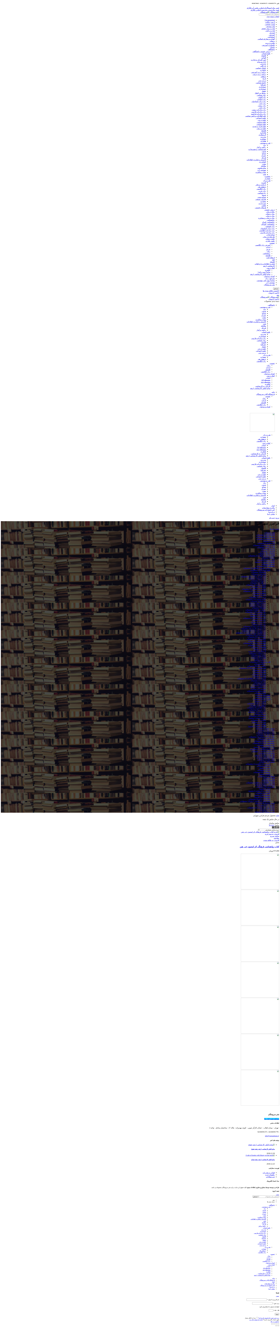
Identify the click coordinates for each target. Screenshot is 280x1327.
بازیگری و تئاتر (261, 185)
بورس (268, 249)
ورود (277, 1314)
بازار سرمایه (261, 62)
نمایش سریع (274, 836)
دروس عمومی (269, 210)
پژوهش (263, 76)
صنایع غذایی (270, 235)
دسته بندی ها (274, 529)
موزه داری (262, 203)
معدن (264, 164)
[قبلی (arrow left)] (278, 1325)
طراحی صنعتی (260, 199)
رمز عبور (276, 1303)
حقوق (264, 91)
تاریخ (264, 78)
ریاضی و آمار (261, 147)
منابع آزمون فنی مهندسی (266, 280)
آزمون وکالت (270, 22)
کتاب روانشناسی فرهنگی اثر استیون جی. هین (259, 846)
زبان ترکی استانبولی (258, 101)
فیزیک (264, 158)
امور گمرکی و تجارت (258, 60)
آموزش (272, 33)
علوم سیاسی (261, 122)
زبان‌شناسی (261, 193)
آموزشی (272, 35)
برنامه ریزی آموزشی (258, 72)
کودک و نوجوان (269, 276)
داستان (272, 47)
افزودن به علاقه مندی (271, 840)
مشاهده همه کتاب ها (271, 1119)
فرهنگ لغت (270, 258)
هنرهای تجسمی (260, 208)
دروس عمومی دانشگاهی (261, 51)
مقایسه (276, 838)
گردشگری (262, 135)
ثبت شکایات (270, 1177)
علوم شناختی (261, 124)
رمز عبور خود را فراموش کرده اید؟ (268, 1318)
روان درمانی (270, 216)
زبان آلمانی (262, 97)
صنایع (264, 153)
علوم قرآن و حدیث (259, 126)
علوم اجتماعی (261, 118)
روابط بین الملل (260, 93)
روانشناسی (271, 220)
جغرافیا (263, 85)
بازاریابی (263, 64)
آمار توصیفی (270, 26)
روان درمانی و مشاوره (266, 218)
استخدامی (271, 37)
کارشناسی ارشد (269, 266)
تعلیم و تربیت (270, 43)
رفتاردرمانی (270, 212)
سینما (264, 195)
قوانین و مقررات (269, 1173)
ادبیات (268, 247)
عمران (263, 155)
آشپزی (263, 183)
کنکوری (267, 270)
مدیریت (263, 137)
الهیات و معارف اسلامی (266, 39)
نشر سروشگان (269, 285)
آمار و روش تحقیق (268, 28)
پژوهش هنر (262, 187)
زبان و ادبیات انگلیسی (267, 230)
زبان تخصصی (270, 226)
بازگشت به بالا (275, 1322)
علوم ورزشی (261, 128)
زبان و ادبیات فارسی (258, 112)
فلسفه (263, 131)
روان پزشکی (270, 214)
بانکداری (263, 70)
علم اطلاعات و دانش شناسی (255, 116)
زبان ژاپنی (262, 108)
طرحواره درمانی (269, 237)
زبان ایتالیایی (261, 99)
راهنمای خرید (270, 1175)
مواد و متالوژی (260, 172)
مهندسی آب (261, 170)
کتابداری (263, 133)
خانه (277, 815)
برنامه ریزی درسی (259, 74)
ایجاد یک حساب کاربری (256, 1320)
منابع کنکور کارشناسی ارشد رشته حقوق (263, 1149)
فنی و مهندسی (265, 143)
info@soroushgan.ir (272, 1136)
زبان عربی (262, 191)
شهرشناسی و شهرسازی (257, 149)
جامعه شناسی (261, 83)
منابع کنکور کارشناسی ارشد (260, 274)
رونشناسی (266, 253)
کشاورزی (262, 162)
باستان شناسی (260, 68)
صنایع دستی (261, 197)
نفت (264, 174)
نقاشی (263, 205)
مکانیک (263, 166)
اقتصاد (263, 56)
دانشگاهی (271, 49)
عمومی (272, 243)
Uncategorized (270, 20)
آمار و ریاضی (270, 31)
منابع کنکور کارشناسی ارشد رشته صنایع (263, 1159)
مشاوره (263, 139)
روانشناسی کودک (268, 222)
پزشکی (272, 41)
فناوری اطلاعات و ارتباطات (265, 264)
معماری (267, 178)
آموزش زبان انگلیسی (262, 245)
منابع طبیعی (261, 168)
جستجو (276, 288)
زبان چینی (262, 103)
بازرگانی (263, 66)
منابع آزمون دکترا (264, 272)
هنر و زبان (266, 180)
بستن (277, 1194)
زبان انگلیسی (261, 189)
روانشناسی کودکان (268, 224)
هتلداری (263, 141)
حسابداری (262, 87)
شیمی (264, 151)
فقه (273, 260)
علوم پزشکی (270, 239)
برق (264, 145)
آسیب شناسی (270, 24)
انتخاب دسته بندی (273, 16)
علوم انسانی (266, 53)
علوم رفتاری (270, 241)
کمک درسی (270, 268)
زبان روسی (262, 106)
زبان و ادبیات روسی (259, 110)
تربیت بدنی (262, 81)
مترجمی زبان (270, 278)
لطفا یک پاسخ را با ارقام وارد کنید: (269, 1307)
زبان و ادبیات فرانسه (258, 114)
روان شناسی (261, 95)
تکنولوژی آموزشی (268, 45)
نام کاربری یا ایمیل (273, 1299)
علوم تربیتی (262, 120)
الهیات (264, 58)
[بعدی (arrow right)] (276, 1325)
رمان (268, 251)
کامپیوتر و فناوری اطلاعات (256, 160)
